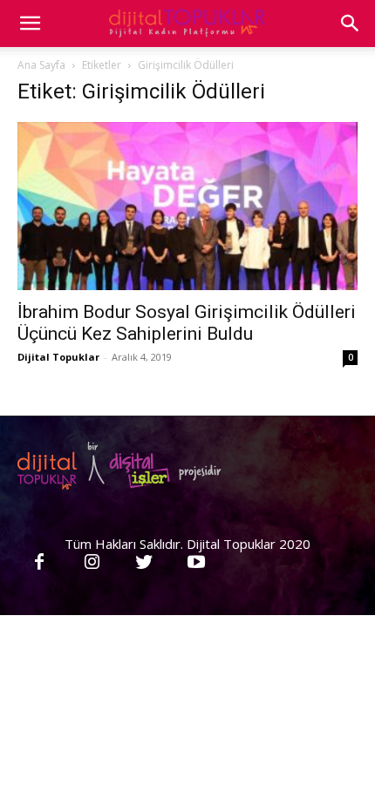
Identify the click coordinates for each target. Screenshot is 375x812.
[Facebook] (39, 563)
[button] (350, 23)
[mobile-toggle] (30, 23)
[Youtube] (196, 563)
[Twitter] (144, 563)
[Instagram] (91, 563)
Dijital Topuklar (58, 356)
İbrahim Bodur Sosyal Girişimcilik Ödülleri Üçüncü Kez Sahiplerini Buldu (186, 322)
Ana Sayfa (41, 65)
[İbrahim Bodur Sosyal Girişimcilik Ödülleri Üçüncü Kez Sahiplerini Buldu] (187, 206)
